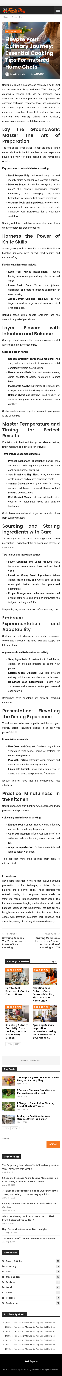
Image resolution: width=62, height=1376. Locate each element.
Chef (8, 1271)
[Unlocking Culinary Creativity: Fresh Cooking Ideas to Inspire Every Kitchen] (17, 1013)
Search (5, 1138)
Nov (49, 1327)
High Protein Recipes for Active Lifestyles (24, 1229)
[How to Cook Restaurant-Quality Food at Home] (17, 976)
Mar (19, 1322)
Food (9, 1287)
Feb (15, 1327)
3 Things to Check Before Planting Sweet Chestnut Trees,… (35, 1105)
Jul (34, 1327)
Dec (53, 1327)
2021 (7, 1344)
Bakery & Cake (14, 1261)
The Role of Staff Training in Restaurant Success (28, 1238)
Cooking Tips (13, 31)
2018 (7, 1349)
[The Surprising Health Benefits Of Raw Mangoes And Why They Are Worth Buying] (8, 1081)
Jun (30, 1327)
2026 (7, 1322)
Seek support (31, 1361)
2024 (7, 1331)
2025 (7, 1327)
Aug (37, 1327)
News (9, 1292)
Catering (11, 1266)
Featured (11, 1282)
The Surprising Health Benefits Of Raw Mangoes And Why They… (38, 1079)
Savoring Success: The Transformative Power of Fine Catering (14, 942)
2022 (7, 1340)
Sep (41, 1327)
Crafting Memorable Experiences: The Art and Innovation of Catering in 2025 (47, 942)
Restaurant (12, 1303)
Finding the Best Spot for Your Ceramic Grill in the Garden (33, 1117)
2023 (7, 1336)
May (27, 1327)
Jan (12, 1322)
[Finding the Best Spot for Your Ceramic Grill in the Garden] (8, 1119)
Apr (23, 1322)
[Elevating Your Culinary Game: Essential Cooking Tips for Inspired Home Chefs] (45, 976)
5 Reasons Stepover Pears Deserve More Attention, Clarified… (36, 1092)
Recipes (10, 1297)
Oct (45, 1327)
